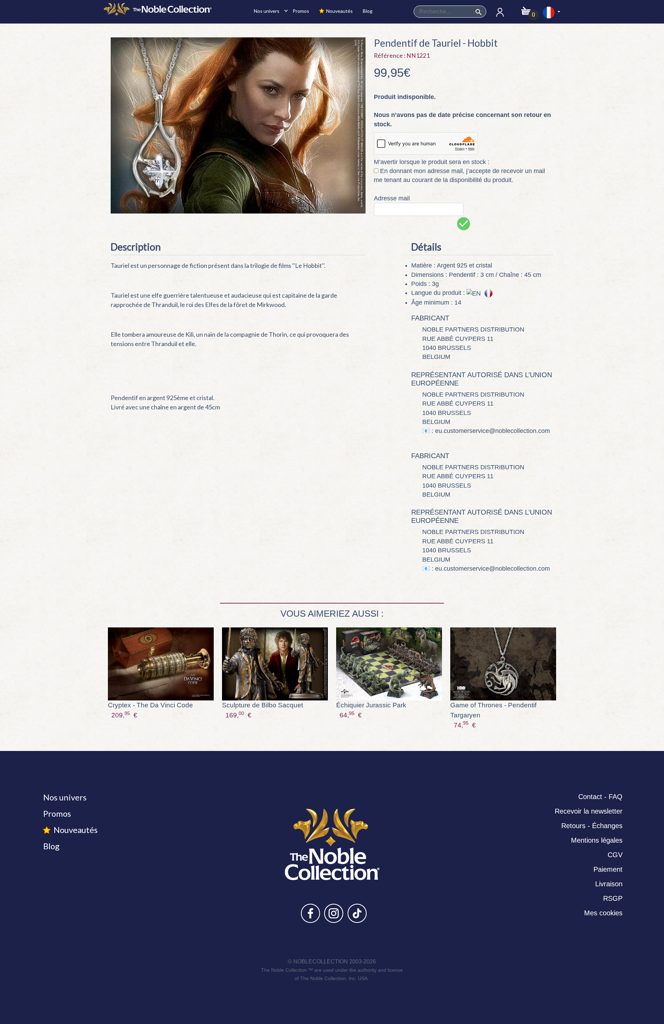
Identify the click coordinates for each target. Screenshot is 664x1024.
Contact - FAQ (600, 796)
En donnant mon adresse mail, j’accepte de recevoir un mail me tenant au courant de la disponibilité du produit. (459, 175)
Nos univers (269, 10)
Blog (367, 11)
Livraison (608, 884)
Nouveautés (339, 11)
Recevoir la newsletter (588, 811)
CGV (615, 855)
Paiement (607, 869)
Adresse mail (392, 198)
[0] (526, 9)
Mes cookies (603, 913)
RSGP (612, 898)
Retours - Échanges (591, 826)
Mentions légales (596, 840)
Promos (300, 11)
